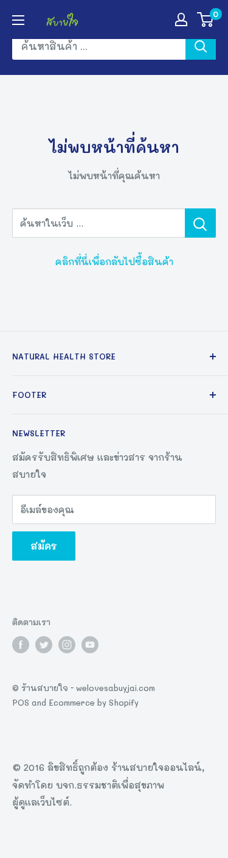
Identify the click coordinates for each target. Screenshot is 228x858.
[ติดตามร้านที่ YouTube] (89, 644)
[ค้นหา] (200, 46)
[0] (205, 19)
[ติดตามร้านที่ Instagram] (66, 644)
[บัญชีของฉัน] (181, 19)
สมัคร (43, 545)
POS (20, 702)
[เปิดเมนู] (18, 20)
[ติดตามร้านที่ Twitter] (43, 644)
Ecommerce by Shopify (94, 702)
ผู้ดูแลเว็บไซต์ (40, 802)
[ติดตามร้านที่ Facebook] (20, 644)
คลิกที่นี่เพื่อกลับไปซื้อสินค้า (114, 261)
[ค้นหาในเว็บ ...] (200, 223)
